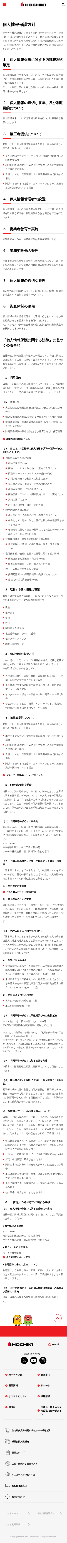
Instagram (42, 1360)
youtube (33, 1360)
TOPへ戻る (61, 1316)
